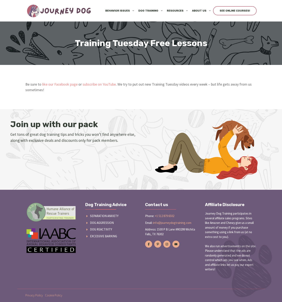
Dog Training (148, 10)
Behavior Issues (117, 10)
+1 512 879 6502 (164, 216)
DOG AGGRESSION (102, 223)
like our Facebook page (60, 84)
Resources (175, 10)
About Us (199, 10)
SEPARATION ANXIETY (104, 216)
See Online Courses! (235, 10)
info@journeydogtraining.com (172, 223)
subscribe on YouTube (99, 84)
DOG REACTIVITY (101, 229)
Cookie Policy (53, 295)
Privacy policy (34, 295)
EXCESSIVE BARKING (103, 236)
